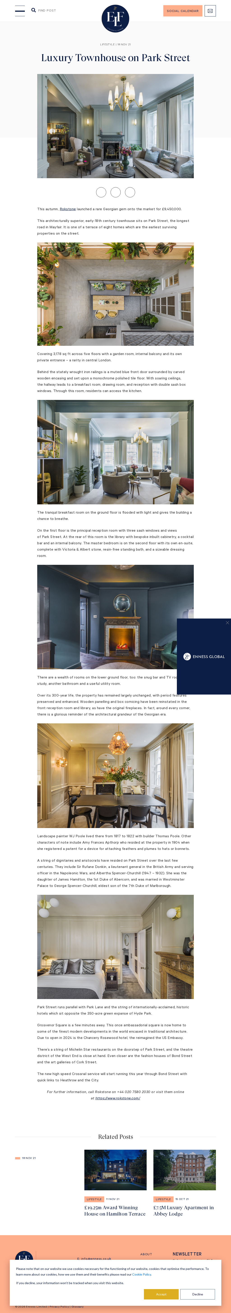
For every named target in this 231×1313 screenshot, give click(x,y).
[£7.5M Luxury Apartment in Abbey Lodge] (184, 1183)
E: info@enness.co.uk (94, 1259)
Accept (161, 1294)
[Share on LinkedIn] (101, 192)
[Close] (225, 624)
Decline (197, 1294)
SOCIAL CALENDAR (183, 11)
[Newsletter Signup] (210, 10)
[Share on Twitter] (116, 192)
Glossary (78, 1307)
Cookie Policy (141, 1274)
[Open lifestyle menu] (20, 11)
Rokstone (68, 210)
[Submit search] (33, 10)
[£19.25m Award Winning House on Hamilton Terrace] (115, 1183)
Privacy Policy (59, 1307)
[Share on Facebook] (130, 192)
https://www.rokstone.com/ (117, 1099)
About (146, 1255)
